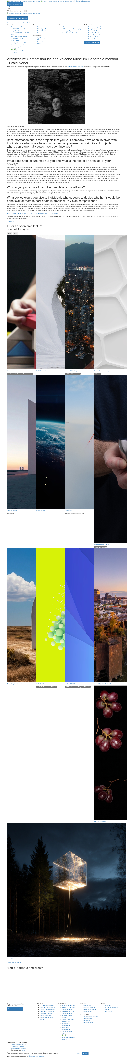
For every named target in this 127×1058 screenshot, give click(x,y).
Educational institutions (95, 33)
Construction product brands (97, 39)
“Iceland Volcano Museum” (75, 67)
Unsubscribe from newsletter (18, 1048)
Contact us (66, 35)
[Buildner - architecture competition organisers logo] (40, 1)
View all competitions (14, 962)
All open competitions (17, 27)
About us (65, 27)
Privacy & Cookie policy (36, 1056)
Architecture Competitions (82, 1)
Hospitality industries (94, 35)
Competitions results (17, 51)
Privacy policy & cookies (17, 1046)
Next (15, 233)
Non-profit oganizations (95, 29)
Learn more (10, 221)
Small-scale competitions (18, 45)
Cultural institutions (94, 37)
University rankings (43, 29)
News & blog (41, 27)
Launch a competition (15, 4)
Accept (85, 1054)
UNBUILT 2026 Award (18, 30)
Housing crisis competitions (19, 43)
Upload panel (41, 33)
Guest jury (14, 53)
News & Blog (87, 1005)
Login (8, 7)
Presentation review (43, 31)
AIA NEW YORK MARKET (19, 37)
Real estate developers (95, 31)
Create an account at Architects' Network (20, 23)
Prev (9, 233)
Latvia (23, 1050)
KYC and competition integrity (72, 29)
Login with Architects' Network (17, 18)
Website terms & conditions (71, 33)
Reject (78, 1054)
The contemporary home (18, 47)
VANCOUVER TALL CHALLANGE (17, 40)
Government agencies (95, 27)
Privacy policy (67, 31)
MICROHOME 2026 (68, 1012)
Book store (40, 42)
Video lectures (41, 40)
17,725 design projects (44, 38)
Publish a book (41, 44)
